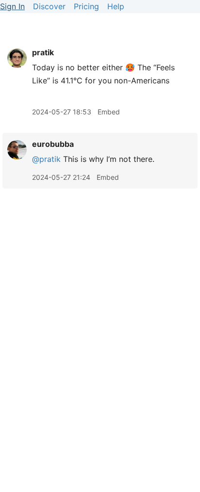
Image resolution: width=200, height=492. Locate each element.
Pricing (86, 6)
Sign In (12, 6)
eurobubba (53, 144)
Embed (109, 112)
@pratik (46, 159)
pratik (43, 52)
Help (115, 6)
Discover (49, 6)
